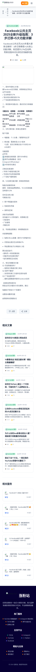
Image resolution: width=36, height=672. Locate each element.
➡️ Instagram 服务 (11, 429)
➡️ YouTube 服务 (10, 355)
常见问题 (11, 651)
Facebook (11, 641)
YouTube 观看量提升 (10, 619)
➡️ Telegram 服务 (11, 334)
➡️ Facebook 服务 (12, 26)
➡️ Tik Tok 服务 (10, 380)
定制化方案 (10, 624)
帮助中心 (27, 651)
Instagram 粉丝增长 (26, 619)
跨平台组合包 (27, 622)
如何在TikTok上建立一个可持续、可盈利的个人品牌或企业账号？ (17, 387)
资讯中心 (7, 12)
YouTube (11, 638)
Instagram (26, 635)
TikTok (11, 635)
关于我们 (27, 654)
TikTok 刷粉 (10, 622)
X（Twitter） (27, 638)
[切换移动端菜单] (32, 3)
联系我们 (11, 654)
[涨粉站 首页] (7, 3)
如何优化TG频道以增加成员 (16, 338)
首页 (3, 12)
